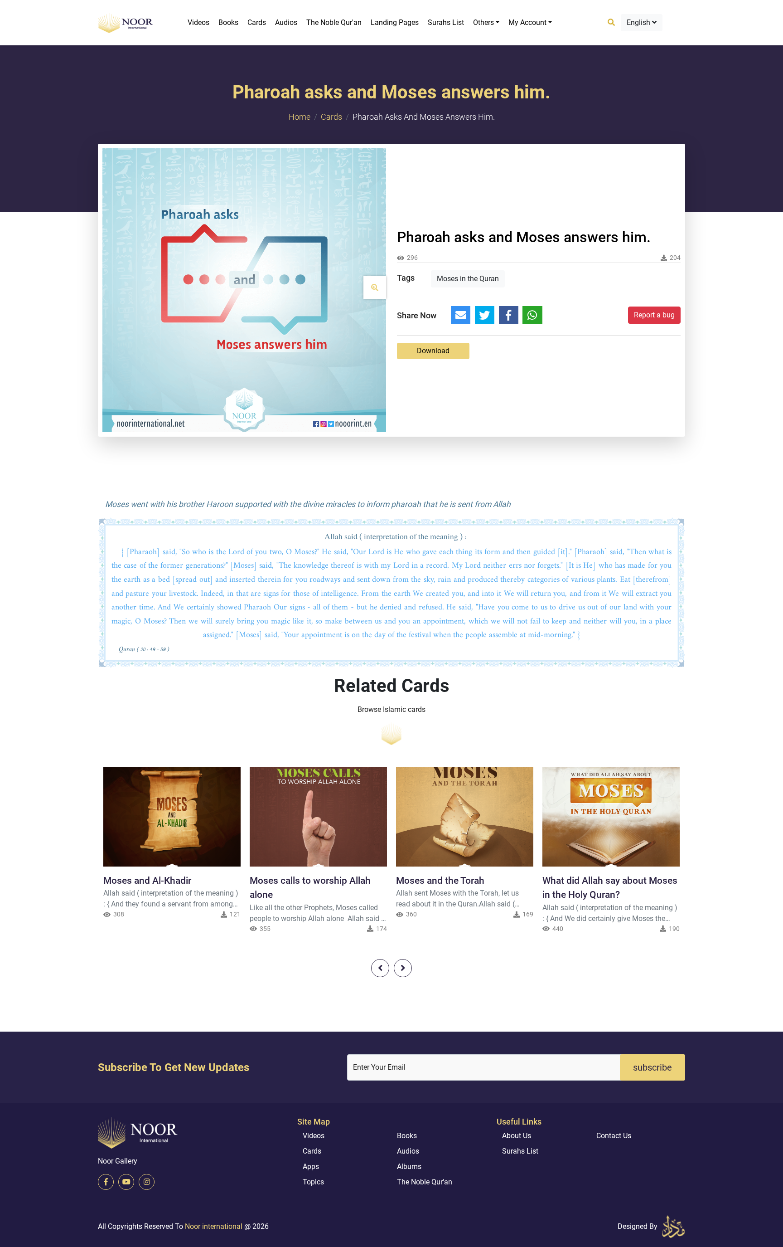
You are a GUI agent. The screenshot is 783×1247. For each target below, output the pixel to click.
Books (228, 22)
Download (433, 350)
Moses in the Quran (468, 278)
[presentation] (380, 968)
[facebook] (106, 1182)
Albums (409, 1166)
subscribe (652, 1067)
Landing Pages (395, 22)
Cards (256, 22)
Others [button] (483, 22)
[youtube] (126, 1182)
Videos (198, 22)
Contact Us (613, 1135)
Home (299, 117)
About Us (516, 1135)
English (639, 22)
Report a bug (654, 315)
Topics (313, 1182)
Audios (286, 22)
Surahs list (446, 22)
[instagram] (147, 1182)
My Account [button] (527, 22)
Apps (311, 1166)
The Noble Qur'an (334, 22)
